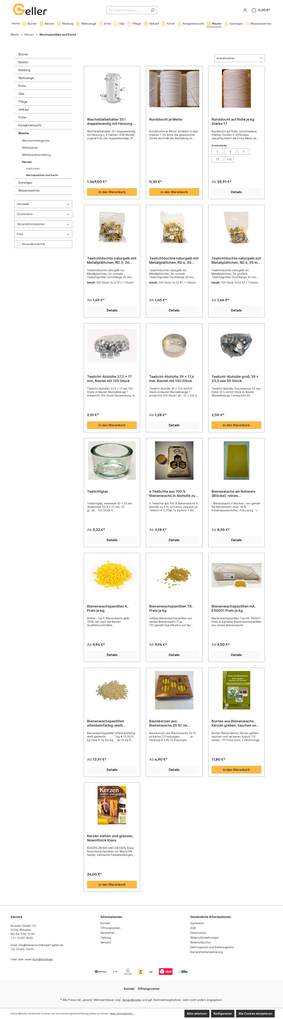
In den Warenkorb (112, 192)
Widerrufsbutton (200, 942)
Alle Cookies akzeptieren (255, 1013)
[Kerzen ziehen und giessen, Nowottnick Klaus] (112, 805)
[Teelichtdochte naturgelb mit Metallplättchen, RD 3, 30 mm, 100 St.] (112, 227)
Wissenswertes (29, 190)
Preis (20, 234)
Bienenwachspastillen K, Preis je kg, (107, 608)
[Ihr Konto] (245, 10)
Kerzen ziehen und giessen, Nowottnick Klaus (110, 838)
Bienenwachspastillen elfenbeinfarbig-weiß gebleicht (105, 723)
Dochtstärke (25, 214)
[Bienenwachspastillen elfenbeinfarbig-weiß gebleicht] (112, 690)
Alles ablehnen (197, 1013)
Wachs (23, 133)
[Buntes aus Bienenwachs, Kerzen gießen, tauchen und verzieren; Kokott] (236, 690)
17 (217, 159)
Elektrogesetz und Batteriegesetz (212, 947)
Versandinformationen (31, 224)
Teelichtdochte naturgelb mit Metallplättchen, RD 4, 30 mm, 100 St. (173, 260)
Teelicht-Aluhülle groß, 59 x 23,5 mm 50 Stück (235, 379)
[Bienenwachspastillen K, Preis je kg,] (112, 575)
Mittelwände (30, 147)
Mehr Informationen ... (122, 1013)
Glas (21, 94)
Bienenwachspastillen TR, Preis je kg (171, 608)
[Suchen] (152, 10)
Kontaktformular (43, 959)
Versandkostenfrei (33, 244)
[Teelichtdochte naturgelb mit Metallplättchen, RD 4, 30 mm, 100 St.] (174, 227)
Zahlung (105, 937)
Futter (22, 117)
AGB (193, 928)
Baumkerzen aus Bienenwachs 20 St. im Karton (168, 723)
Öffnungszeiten (110, 928)
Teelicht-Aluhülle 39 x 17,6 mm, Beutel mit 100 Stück (171, 379)
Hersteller (23, 204)
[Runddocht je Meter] (174, 88)
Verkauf (23, 109)
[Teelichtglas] (112, 460)
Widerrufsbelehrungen (204, 937)
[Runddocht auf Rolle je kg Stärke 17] (236, 88)
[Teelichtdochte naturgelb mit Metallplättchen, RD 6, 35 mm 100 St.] (236, 227)
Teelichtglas (97, 491)
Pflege (22, 101)
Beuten (23, 62)
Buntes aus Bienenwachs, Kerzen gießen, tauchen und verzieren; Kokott (235, 723)
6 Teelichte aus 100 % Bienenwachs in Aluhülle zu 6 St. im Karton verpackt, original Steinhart (173, 493)
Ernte (22, 86)
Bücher (23, 54)
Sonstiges (25, 182)
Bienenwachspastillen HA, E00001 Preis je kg (233, 608)
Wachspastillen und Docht (42, 175)
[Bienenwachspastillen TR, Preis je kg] (174, 575)
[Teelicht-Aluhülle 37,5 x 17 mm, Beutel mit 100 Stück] (112, 345)
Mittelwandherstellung (36, 154)
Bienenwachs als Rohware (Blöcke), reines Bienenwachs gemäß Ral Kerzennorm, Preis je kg (233, 493)
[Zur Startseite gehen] (30, 9)
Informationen (111, 917)
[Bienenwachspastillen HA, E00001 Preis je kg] (236, 575)
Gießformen (33, 168)
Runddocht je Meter (166, 119)
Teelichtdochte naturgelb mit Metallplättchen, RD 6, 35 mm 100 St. (236, 260)
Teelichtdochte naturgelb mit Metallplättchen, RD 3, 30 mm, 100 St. (111, 260)
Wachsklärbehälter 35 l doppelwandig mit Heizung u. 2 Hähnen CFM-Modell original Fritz (111, 121)
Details (236, 192)
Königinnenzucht (30, 125)
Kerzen (27, 162)
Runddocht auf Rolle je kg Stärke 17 (233, 121)
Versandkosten (131, 999)
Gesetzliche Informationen (210, 917)
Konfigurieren (223, 1013)
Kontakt (105, 923)
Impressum (197, 923)
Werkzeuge (26, 78)
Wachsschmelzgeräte (35, 140)
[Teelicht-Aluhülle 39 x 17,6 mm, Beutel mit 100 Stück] (174, 345)
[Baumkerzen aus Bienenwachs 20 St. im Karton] (174, 690)
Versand (105, 942)
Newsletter (107, 932)
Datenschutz (198, 932)
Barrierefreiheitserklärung (206, 952)
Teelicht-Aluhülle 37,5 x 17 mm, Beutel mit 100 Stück (109, 379)
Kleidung (24, 70)
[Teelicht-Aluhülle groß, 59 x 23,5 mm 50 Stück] (236, 345)
